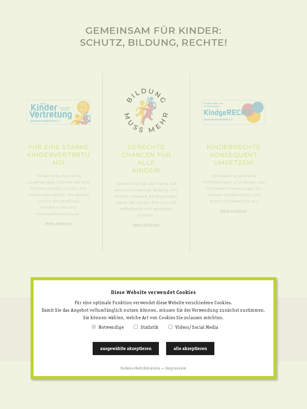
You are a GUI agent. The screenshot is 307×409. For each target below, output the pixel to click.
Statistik (149, 327)
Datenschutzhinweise (140, 368)
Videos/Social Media (196, 327)
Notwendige (111, 327)
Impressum (175, 368)
